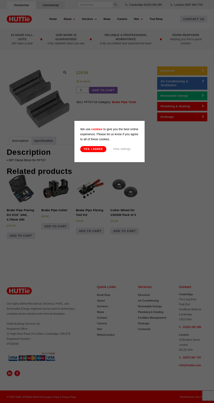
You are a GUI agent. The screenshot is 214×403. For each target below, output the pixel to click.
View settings (122, 149)
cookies (96, 129)
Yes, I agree (93, 149)
